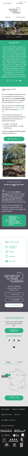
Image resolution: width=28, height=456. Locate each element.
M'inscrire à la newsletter (14, 330)
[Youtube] (14, 347)
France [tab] (8, 362)
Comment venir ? (14, 397)
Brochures (12, 261)
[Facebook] (9, 340)
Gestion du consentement (7, 425)
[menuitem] (7, 3)
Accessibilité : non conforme (8, 420)
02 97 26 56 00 (15, 294)
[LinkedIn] (18, 340)
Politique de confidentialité (18, 409)
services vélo (16, 108)
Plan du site (17, 414)
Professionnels (14, 242)
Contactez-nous (15, 305)
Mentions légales (5, 409)
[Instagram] (14, 340)
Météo (12, 251)
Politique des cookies (6, 414)
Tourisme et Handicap (13, 247)
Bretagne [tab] (19, 362)
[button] (14, 160)
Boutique (12, 256)
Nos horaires (15, 300)
